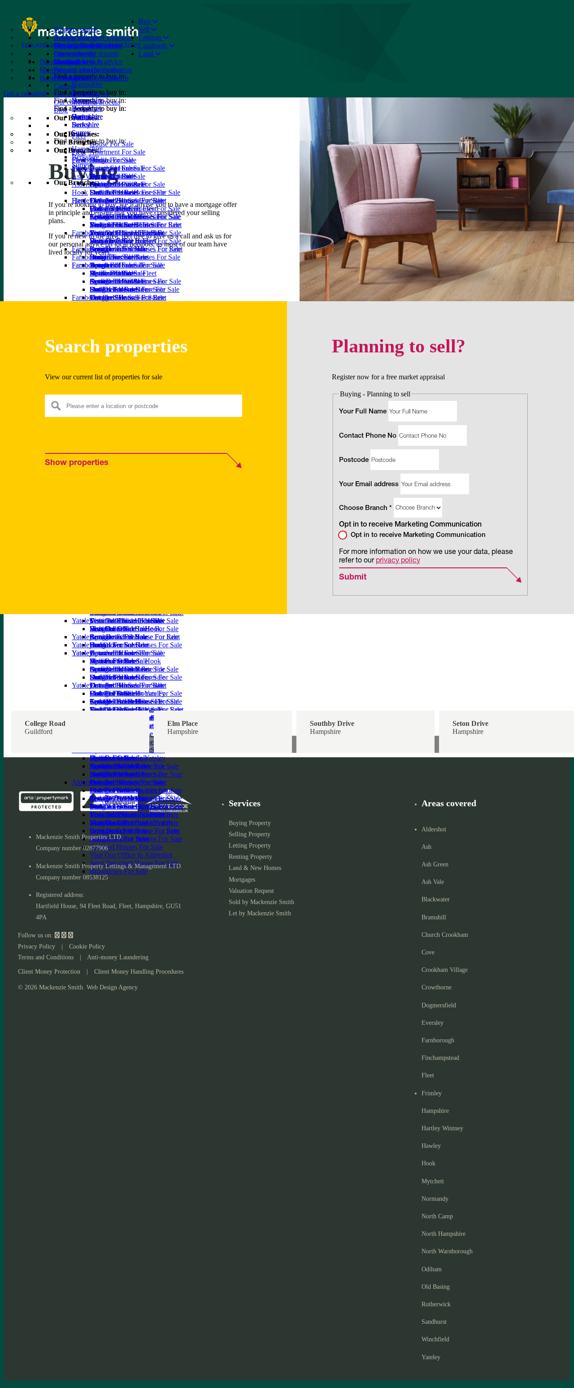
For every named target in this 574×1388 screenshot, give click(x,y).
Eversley (433, 1022)
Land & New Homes (255, 868)
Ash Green (435, 864)
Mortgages (242, 879)
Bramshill (434, 917)
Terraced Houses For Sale (126, 265)
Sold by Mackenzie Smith (261, 902)
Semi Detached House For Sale (134, 766)
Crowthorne (437, 987)
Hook (428, 1163)
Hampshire (87, 149)
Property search (76, 29)
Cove (428, 952)
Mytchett (433, 1181)
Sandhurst (434, 1321)
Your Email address (369, 484)
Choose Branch (365, 508)
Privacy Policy (36, 946)
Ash (426, 846)
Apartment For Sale (117, 216)
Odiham (432, 1269)
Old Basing (436, 1286)
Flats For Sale (109, 241)
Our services (71, 53)
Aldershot (86, 782)
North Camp (437, 1216)
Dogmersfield (439, 1005)
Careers (64, 86)
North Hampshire (443, 1233)
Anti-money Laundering (117, 957)
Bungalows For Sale (119, 289)
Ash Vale (433, 881)
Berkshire (85, 157)
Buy (145, 21)
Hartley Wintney (442, 1128)
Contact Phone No (368, 436)
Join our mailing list (81, 94)
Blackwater (436, 899)
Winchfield (435, 1339)
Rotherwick (436, 1304)
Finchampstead (440, 1057)
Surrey (81, 165)
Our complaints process (87, 102)
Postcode (354, 460)
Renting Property (250, 856)
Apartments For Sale (119, 798)
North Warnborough (447, 1251)
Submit (352, 578)
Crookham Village (445, 969)
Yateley (431, 1357)
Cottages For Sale (115, 249)
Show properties (77, 463)
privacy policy (398, 559)
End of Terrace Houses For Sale (135, 257)
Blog (61, 110)
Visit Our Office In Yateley (127, 758)
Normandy (435, 1198)
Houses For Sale (113, 790)
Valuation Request (251, 890)
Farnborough (90, 297)
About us (67, 78)
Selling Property (249, 834)
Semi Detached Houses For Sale (135, 281)
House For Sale (112, 208)
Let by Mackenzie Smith (260, 913)
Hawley (431, 1145)
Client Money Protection (49, 971)
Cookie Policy (87, 946)
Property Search (76, 45)
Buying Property (250, 823)
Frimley (432, 1093)
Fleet (79, 200)
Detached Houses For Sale (127, 233)
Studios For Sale (113, 224)
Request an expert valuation (93, 37)
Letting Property (250, 845)
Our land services (78, 62)
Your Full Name (363, 411)
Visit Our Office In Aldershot (131, 855)
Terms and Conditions (46, 957)
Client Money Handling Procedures (138, 971)
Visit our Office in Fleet (123, 273)
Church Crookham (445, 934)
